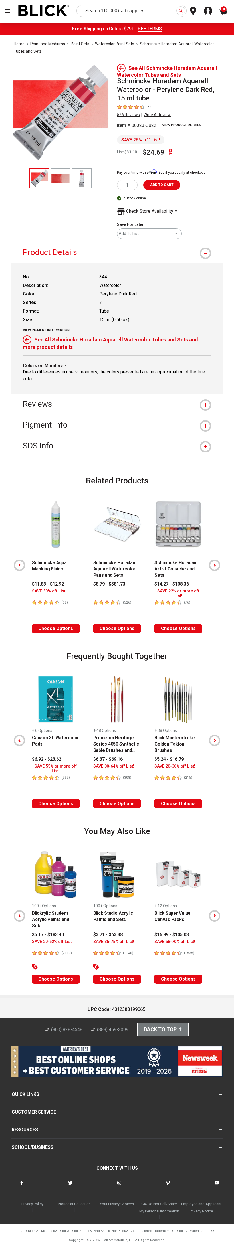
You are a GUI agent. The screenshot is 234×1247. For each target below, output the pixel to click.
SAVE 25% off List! (140, 140)
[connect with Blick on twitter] (70, 1186)
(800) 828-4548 (66, 1029)
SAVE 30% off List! (49, 591)
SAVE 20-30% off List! (174, 766)
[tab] (117, 252)
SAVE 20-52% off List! (52, 941)
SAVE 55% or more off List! (56, 769)
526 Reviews (128, 114)
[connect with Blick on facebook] (21, 1186)
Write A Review (157, 114)
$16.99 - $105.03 (171, 934)
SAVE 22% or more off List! (178, 593)
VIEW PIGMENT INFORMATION (46, 330)
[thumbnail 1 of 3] (39, 178)
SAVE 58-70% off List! (174, 941)
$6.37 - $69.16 (108, 759)
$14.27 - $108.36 (171, 584)
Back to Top (160, 1029)
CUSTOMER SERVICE (34, 1112)
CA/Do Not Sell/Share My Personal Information (159, 1207)
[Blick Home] (44, 11)
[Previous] (19, 565)
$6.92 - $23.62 (46, 759)
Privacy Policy (32, 1204)
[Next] (214, 565)
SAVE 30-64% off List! (113, 766)
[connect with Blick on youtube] (217, 1186)
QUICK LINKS (25, 1094)
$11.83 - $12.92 (48, 584)
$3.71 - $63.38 (108, 934)
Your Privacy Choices (117, 1204)
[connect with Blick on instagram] (119, 1186)
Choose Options (55, 628)
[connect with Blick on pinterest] (168, 1186)
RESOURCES (25, 1129)
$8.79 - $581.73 (109, 584)
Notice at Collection (74, 1204)
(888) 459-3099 (112, 1029)
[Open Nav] (7, 11)
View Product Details (181, 125)
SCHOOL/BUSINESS (32, 1147)
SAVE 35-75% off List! (113, 941)
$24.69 (153, 152)
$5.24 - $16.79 (169, 759)
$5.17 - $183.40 (48, 934)
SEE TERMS (150, 28)
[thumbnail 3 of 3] (82, 178)
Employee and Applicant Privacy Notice (201, 1207)
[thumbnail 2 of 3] (60, 178)
